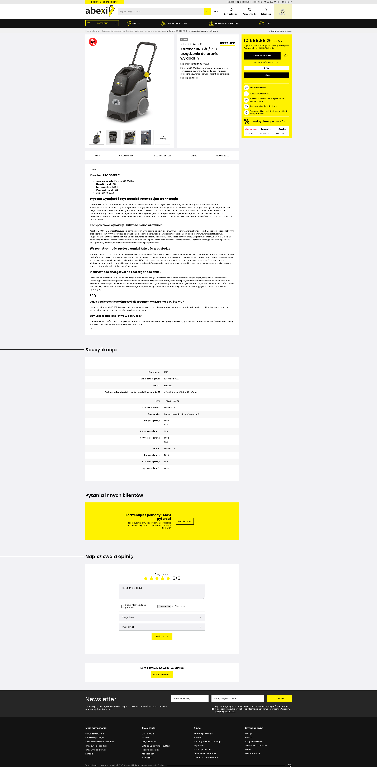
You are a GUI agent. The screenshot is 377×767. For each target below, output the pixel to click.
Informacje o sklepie (203, 734)
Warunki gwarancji (162, 674)
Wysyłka (197, 738)
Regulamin (199, 745)
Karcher (168, 385)
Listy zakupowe (231, 14)
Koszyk (145, 738)
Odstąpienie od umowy (205, 753)
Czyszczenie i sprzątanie (113, 31)
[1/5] (146, 578)
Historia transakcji (150, 750)
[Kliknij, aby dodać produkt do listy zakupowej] (285, 56)
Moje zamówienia (95, 728)
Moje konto (149, 728)
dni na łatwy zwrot (260, 93)
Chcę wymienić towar (95, 750)
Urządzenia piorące (134, 31)
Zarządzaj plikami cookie (206, 757)
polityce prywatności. (225, 711)
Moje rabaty (148, 754)
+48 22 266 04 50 (271, 1)
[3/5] (157, 578)
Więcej (194, 392)
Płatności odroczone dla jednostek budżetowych (267, 100)
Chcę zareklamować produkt (99, 742)
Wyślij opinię (162, 636)
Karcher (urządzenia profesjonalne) (181, 414)
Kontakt (89, 754)
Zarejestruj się (149, 734)
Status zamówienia (94, 734)
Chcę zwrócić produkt (95, 746)
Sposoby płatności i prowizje (207, 741)
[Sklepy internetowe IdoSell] (290, 765)
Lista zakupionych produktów (156, 746)
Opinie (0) (197, 44)
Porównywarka (250, 14)
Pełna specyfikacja (189, 77)
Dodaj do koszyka (262, 55)
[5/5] (168, 578)
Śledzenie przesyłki (94, 738)
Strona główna (92, 31)
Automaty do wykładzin (156, 31)
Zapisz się (279, 698)
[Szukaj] (207, 11)
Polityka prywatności (203, 749)
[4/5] (163, 578)
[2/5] (151, 578)
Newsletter (100, 699)
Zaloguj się (266, 14)
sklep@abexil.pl (241, 1)
